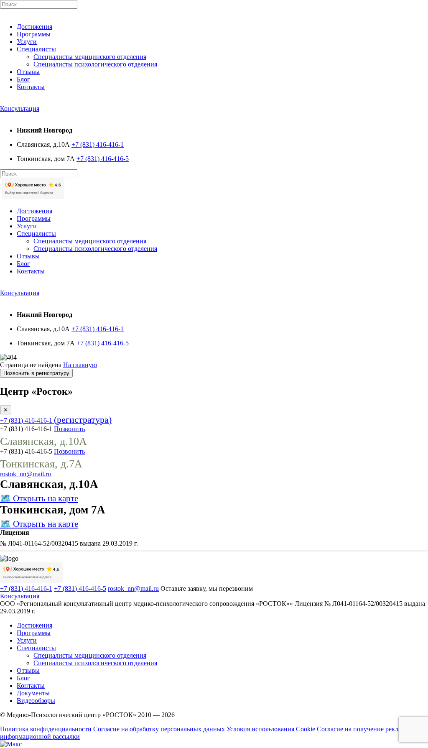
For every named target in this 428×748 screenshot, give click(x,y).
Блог (23, 79)
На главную (80, 364)
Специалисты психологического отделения (95, 64)
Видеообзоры (36, 700)
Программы (34, 34)
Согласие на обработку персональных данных (159, 729)
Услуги (27, 41)
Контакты (31, 86)
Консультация (19, 108)
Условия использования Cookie (271, 729)
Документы (33, 693)
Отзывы (28, 71)
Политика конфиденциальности (46, 729)
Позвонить (69, 428)
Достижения (34, 26)
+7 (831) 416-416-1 (97, 144)
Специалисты (36, 49)
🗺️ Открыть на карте (39, 498)
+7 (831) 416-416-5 (102, 158)
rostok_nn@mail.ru (25, 473)
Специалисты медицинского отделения (89, 56)
